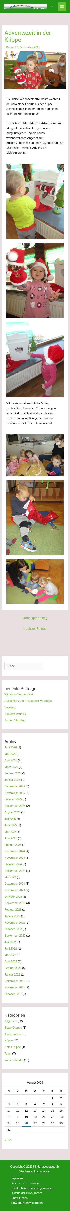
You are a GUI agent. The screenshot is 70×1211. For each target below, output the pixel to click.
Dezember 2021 (14, 980)
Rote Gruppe (12, 1047)
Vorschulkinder (13, 1060)
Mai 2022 (10, 954)
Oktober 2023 (13, 896)
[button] (52, 6)
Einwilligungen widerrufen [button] (27, 1202)
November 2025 (14, 792)
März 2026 (11, 767)
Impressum (18, 1178)
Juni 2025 (10, 825)
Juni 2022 (10, 948)
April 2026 (10, 760)
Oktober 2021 (13, 994)
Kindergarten (12, 1034)
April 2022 (10, 961)
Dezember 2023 (14, 883)
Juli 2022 (10, 942)
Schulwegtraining (15, 713)
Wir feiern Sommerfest (18, 694)
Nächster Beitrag (34, 628)
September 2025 (14, 805)
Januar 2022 (12, 974)
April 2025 (10, 838)
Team (7, 1053)
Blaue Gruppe (13, 1027)
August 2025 (12, 812)
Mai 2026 (10, 753)
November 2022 (14, 922)
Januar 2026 (12, 779)
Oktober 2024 (13, 864)
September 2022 (14, 935)
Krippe (10, 47)
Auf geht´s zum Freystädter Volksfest (28, 700)
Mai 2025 (10, 831)
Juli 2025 (10, 818)
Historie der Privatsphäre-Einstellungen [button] (27, 1195)
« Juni (8, 1140)
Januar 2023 (12, 916)
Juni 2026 (10, 747)
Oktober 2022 (13, 929)
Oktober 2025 (13, 799)
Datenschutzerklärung (25, 1183)
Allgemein (10, 1021)
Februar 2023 (12, 909)
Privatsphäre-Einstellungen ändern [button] (32, 1188)
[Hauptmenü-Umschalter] (62, 6)
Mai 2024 (10, 877)
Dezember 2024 (14, 851)
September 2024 (14, 870)
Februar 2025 (12, 844)
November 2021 (14, 987)
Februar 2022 (12, 968)
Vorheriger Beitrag (34, 618)
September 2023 (14, 903)
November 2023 (14, 890)
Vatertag (9, 707)
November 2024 (14, 857)
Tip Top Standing (14, 720)
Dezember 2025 (14, 786)
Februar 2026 (12, 773)
